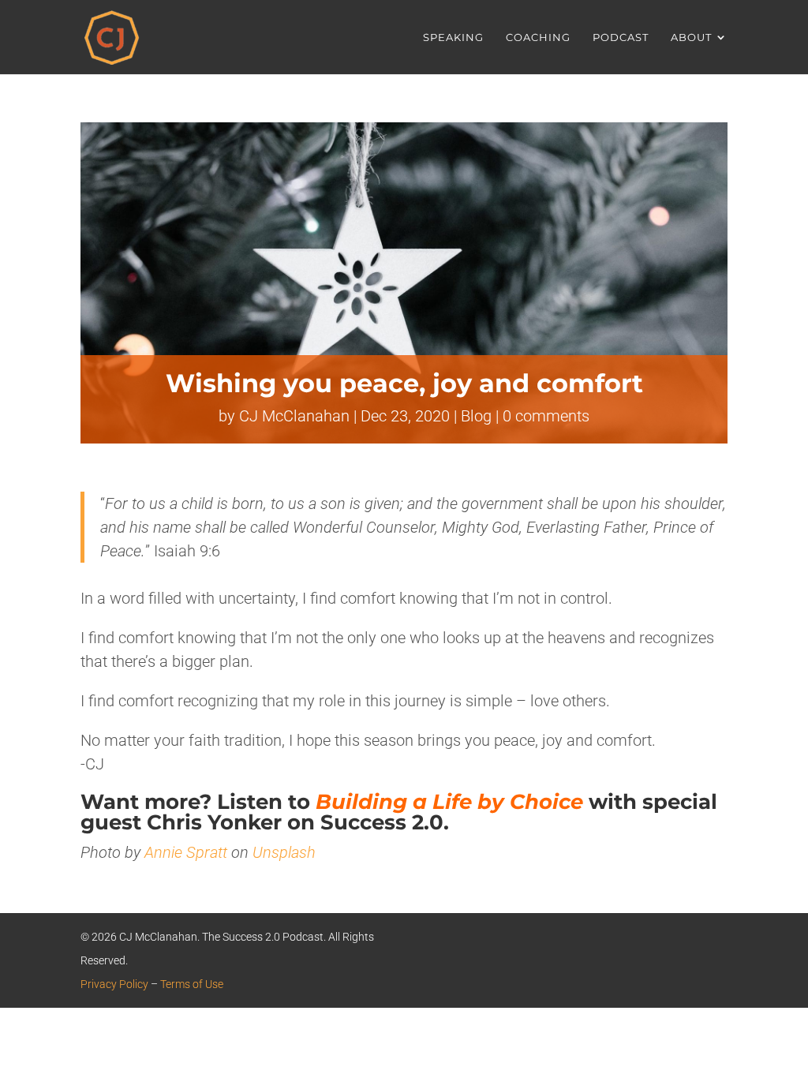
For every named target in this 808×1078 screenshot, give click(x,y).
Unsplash (284, 852)
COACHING (538, 37)
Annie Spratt (185, 852)
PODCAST (621, 37)
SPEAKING (453, 37)
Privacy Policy (114, 984)
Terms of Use (191, 984)
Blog (476, 415)
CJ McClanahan (294, 415)
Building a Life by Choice (449, 801)
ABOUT (691, 37)
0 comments (546, 415)
